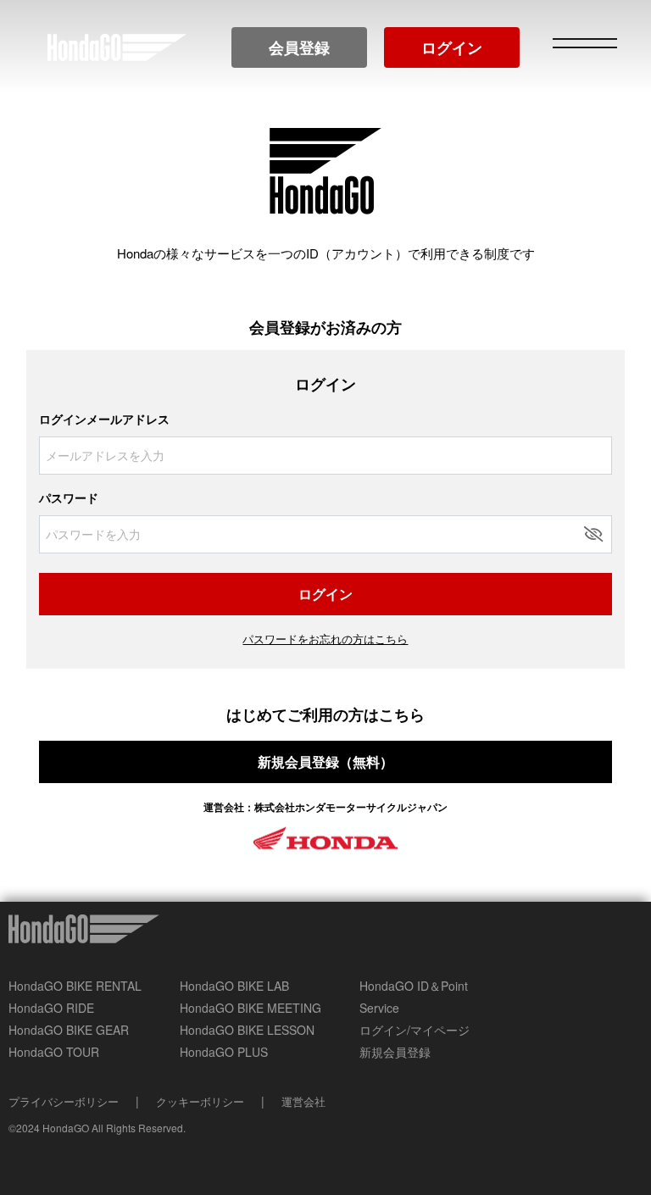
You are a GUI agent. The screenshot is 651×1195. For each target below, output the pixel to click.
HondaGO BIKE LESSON (247, 1029)
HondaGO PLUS (224, 1051)
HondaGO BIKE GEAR (68, 1029)
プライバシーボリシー (63, 1101)
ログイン (451, 47)
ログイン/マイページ (414, 1029)
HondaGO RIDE (51, 1007)
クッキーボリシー (200, 1101)
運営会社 (303, 1101)
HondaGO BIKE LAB (234, 985)
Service (379, 1007)
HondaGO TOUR (53, 1051)
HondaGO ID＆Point (413, 985)
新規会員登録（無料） (325, 761)
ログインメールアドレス (104, 418)
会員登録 (299, 47)
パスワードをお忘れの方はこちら (325, 639)
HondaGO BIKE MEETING (250, 1007)
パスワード (68, 497)
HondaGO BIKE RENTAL (75, 985)
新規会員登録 (395, 1051)
